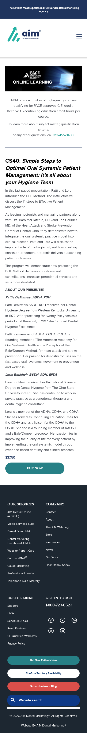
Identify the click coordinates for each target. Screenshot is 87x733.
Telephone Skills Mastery (23, 581)
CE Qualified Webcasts (22, 636)
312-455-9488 (63, 135)
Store (49, 535)
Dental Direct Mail (18, 531)
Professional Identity (20, 573)
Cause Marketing (18, 566)
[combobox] (43, 700)
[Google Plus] (74, 620)
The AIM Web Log (57, 527)
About (49, 519)
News (49, 550)
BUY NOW (35, 468)
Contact (51, 512)
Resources (53, 542)
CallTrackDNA (17, 558)
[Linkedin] (62, 630)
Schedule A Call (17, 621)
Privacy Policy (16, 643)
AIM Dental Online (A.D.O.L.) (19, 514)
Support (12, 606)
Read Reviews (16, 628)
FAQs (10, 613)
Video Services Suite (20, 524)
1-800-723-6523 (59, 605)
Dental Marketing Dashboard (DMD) (18, 541)
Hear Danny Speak (58, 565)
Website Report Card (20, 550)
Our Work (52, 557)
